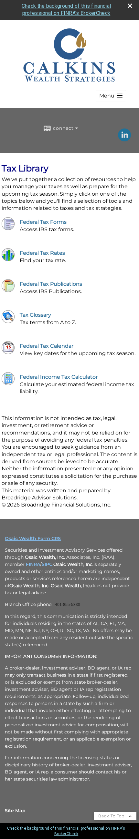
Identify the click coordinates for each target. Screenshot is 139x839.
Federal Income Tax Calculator (59, 377)
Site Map (15, 810)
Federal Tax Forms (43, 222)
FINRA (33, 564)
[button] (111, 95)
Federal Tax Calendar (46, 346)
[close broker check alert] (130, 5)
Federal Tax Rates (42, 253)
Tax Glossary (35, 315)
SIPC (47, 564)
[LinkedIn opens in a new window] (124, 139)
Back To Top (112, 815)
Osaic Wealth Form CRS (33, 538)
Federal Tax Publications (51, 284)
